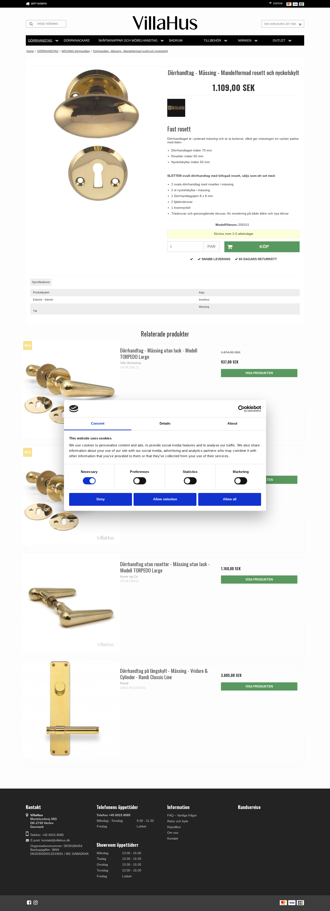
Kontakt (172, 838)
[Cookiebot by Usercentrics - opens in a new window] (241, 408)
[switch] (139, 480)
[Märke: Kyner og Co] (178, 110)
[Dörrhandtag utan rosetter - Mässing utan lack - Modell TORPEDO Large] (71, 602)
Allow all (229, 499)
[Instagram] (35, 902)
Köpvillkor (174, 827)
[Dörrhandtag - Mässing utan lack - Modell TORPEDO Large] (71, 388)
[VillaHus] (164, 23)
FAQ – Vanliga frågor (182, 815)
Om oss (172, 832)
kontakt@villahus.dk (56, 840)
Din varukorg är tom (280, 24)
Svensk (277, 3)
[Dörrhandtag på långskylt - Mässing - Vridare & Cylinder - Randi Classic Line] (71, 709)
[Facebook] (29, 902)
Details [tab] (165, 424)
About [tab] (232, 424)
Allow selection (165, 499)
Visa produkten (259, 373)
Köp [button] (264, 246)
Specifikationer (41, 282)
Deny (101, 499)
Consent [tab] (97, 424)
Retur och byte (177, 821)
